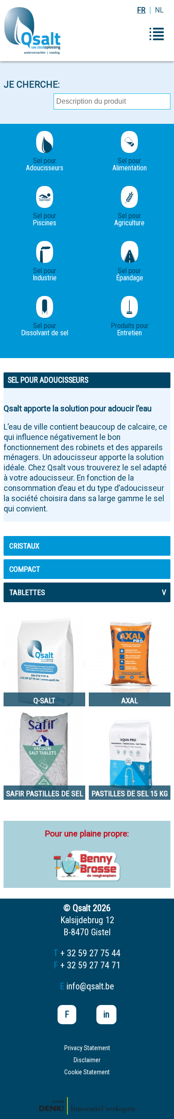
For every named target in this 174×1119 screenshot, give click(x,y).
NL (159, 10)
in (106, 1014)
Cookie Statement (87, 1072)
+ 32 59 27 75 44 (90, 953)
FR (141, 10)
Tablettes (87, 592)
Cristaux (24, 545)
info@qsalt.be (90, 986)
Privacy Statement (87, 1047)
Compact (24, 569)
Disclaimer (87, 1060)
